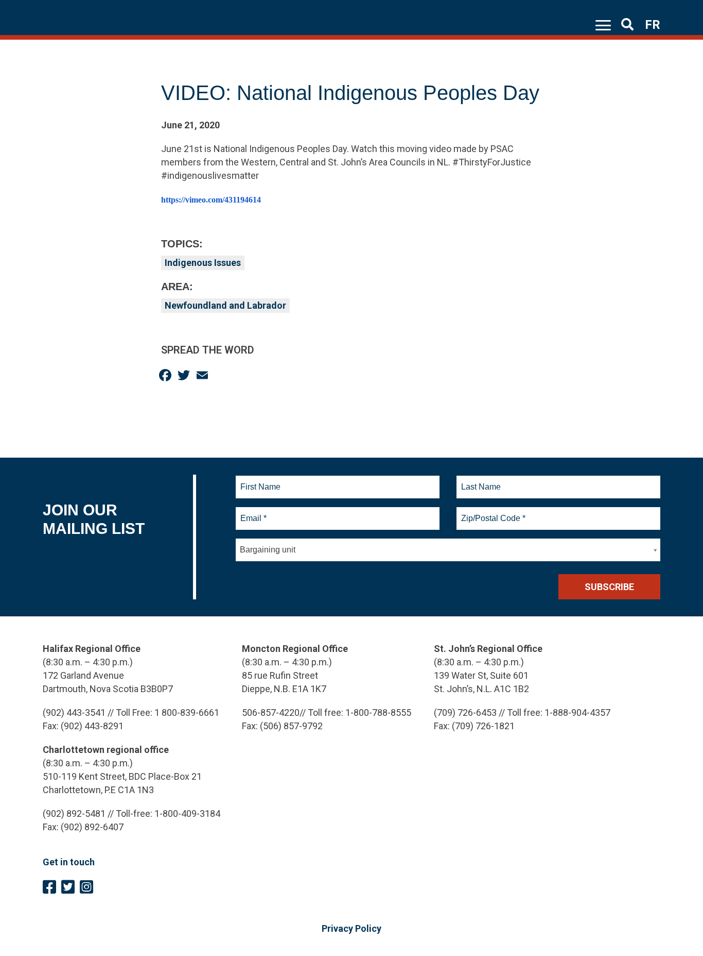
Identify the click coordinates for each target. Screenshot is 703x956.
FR (652, 25)
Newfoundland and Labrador (225, 305)
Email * (253, 512)
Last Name (480, 481)
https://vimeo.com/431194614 (211, 199)
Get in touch (69, 862)
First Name (260, 481)
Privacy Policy (351, 928)
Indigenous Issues (203, 262)
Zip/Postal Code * (492, 512)
